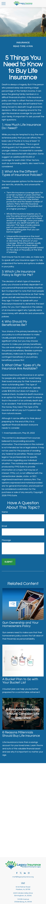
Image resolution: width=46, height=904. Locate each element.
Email (4, 526)
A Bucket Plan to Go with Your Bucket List (20, 681)
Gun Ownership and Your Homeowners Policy (20, 624)
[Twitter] (20, 872)
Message (6, 540)
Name (5, 512)
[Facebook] (16, 872)
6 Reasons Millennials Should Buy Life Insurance (21, 734)
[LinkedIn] (24, 872)
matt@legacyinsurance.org (23, 877)
